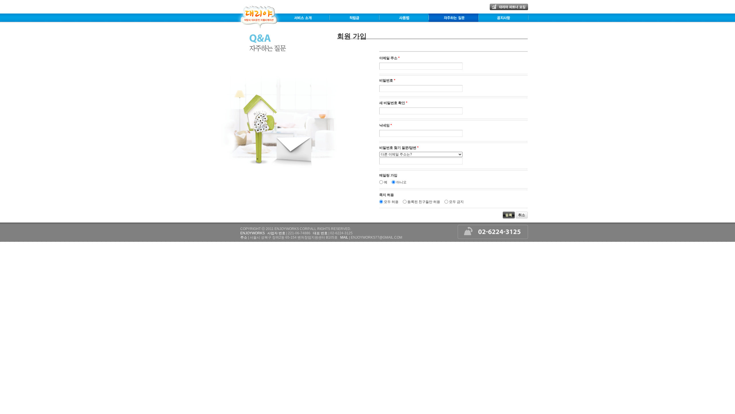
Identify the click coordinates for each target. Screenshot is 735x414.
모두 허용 (391, 202)
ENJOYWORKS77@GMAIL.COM (376, 237)
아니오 (401, 182)
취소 (521, 215)
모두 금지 (456, 202)
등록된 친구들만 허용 (423, 202)
